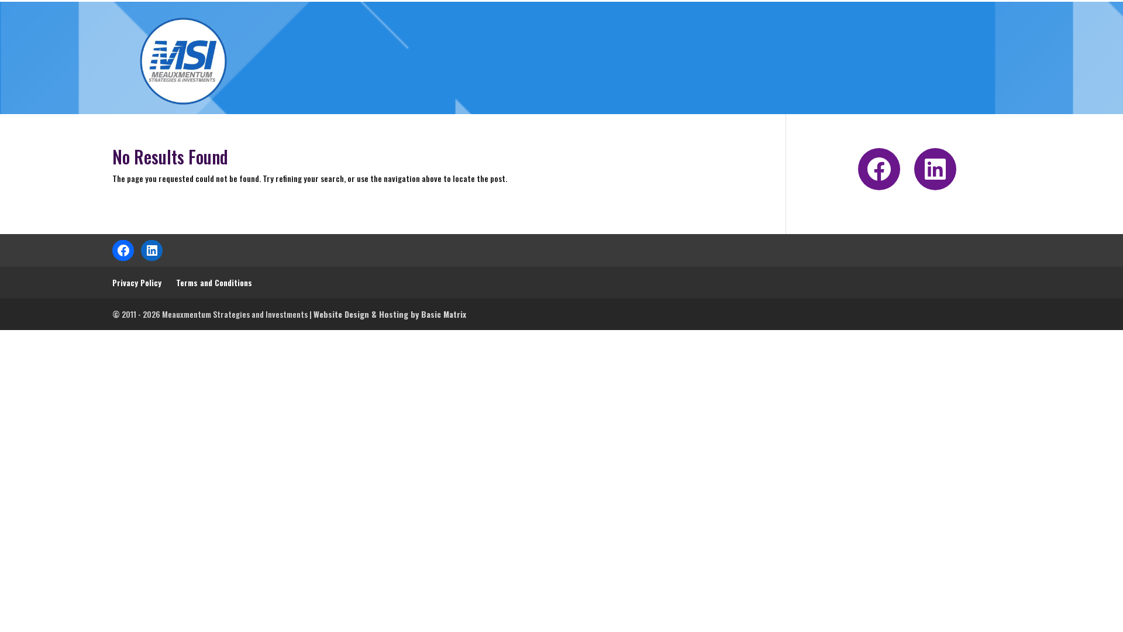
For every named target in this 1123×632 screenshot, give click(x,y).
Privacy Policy (136, 282)
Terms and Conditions (214, 282)
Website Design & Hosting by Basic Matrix (390, 314)
